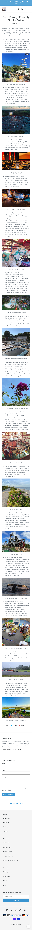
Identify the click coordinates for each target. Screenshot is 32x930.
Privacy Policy (7, 851)
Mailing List (7, 872)
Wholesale (6, 876)
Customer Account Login (11, 860)
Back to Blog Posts (17, 803)
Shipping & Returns (9, 856)
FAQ (4, 885)
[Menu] (29, 9)
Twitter (5, 831)
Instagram (6, 818)
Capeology (18, 924)
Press (5, 881)
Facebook (6, 822)
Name (3, 763)
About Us (6, 843)
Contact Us (6, 847)
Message (4, 777)
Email (3, 770)
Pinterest (6, 827)
